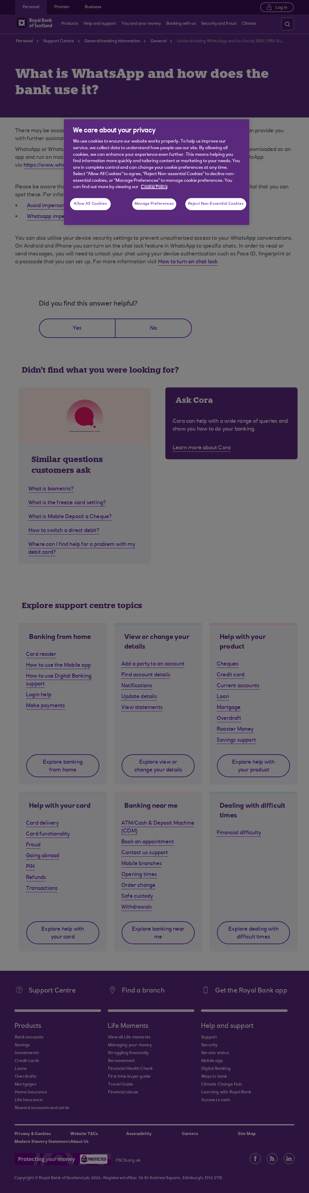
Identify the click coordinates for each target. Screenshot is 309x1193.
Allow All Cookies (90, 204)
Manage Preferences (154, 204)
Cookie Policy (154, 187)
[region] (156, 172)
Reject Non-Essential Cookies (216, 204)
